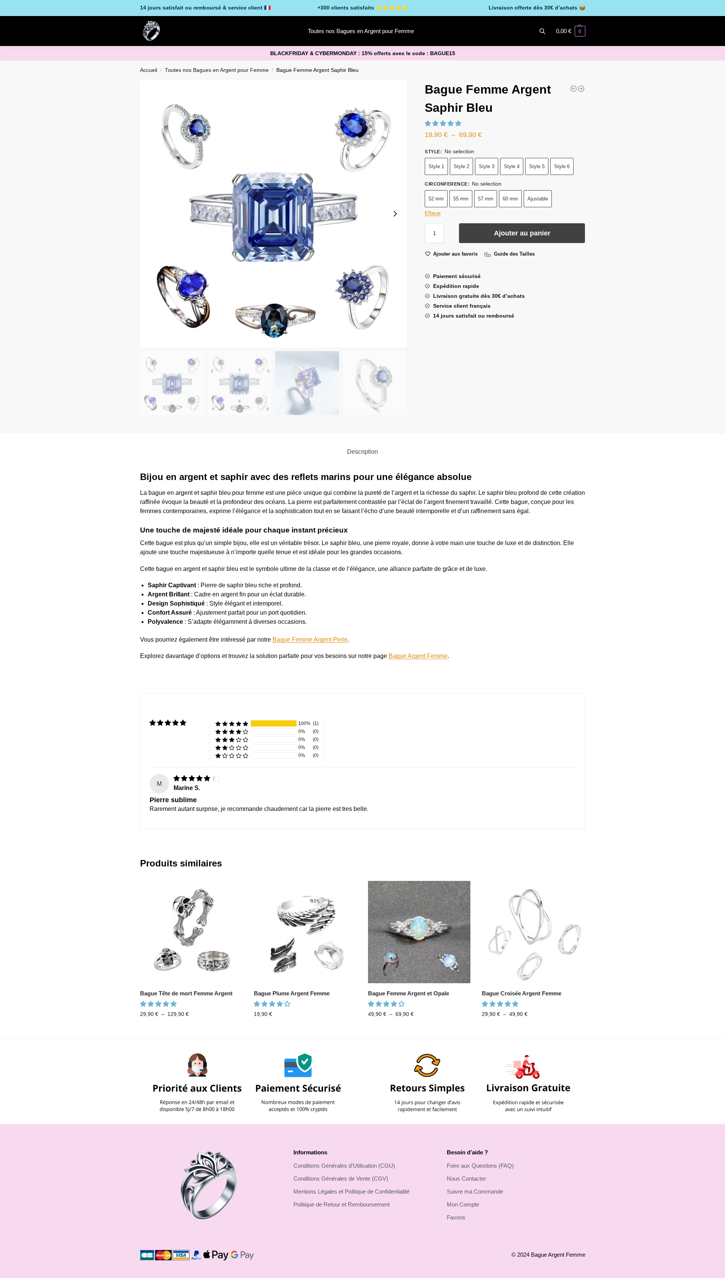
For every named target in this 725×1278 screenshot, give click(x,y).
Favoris (456, 1217)
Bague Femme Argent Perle (309, 639)
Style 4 (511, 166)
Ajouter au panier (522, 233)
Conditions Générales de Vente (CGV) (340, 1178)
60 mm (510, 199)
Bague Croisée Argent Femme (521, 993)
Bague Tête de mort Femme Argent (186, 993)
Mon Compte (463, 1204)
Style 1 (436, 166)
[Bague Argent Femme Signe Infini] (573, 88)
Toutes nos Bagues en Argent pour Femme (217, 70)
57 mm (485, 199)
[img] (193, 778)
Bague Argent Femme (418, 656)
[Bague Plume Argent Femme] (305, 932)
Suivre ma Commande (475, 1191)
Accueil (148, 70)
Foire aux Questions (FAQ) (480, 1165)
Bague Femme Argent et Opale (408, 993)
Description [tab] (362, 451)
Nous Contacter (466, 1178)
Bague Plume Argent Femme (292, 993)
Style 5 (537, 166)
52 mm (436, 199)
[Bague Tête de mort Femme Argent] (191, 932)
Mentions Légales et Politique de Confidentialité (351, 1191)
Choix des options (191, 1030)
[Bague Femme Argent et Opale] (419, 932)
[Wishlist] (231, 892)
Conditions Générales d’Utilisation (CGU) (344, 1165)
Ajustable (537, 199)
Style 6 (562, 166)
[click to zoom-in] (273, 213)
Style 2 (461, 166)
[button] (444, 123)
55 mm (460, 199)
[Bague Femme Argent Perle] (581, 88)
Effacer (433, 213)
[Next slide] (395, 214)
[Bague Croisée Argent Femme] (533, 932)
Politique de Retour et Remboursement (341, 1204)
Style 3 (486, 166)
